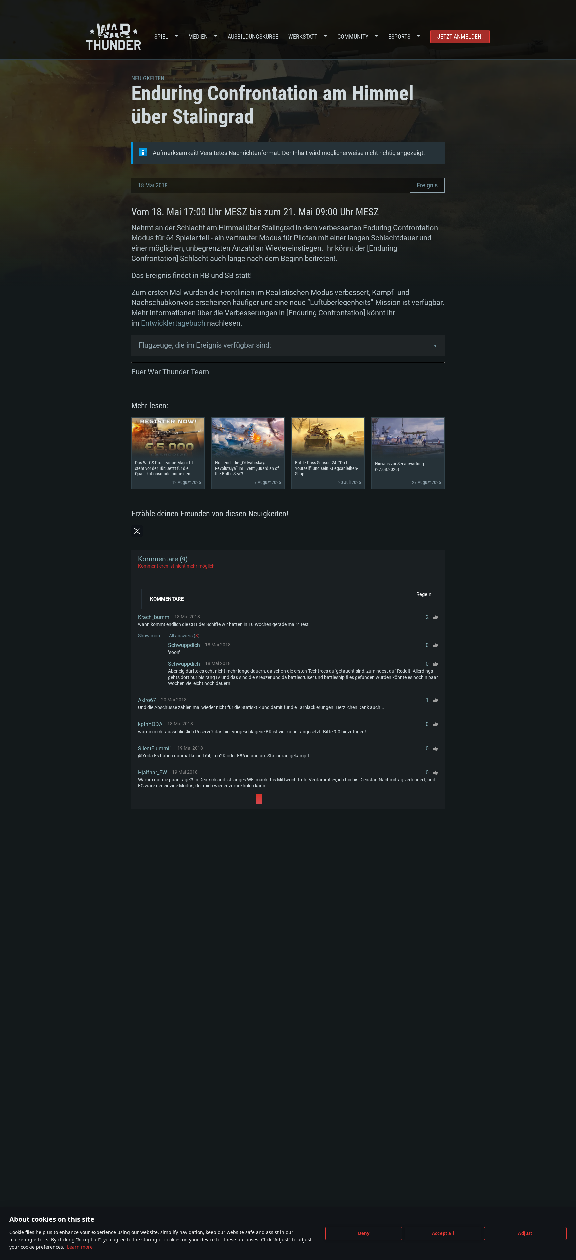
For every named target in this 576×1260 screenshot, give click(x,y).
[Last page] (321, 799)
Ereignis (427, 185)
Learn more (80, 1247)
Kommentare (167, 599)
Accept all (443, 1233)
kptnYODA (150, 724)
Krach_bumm (153, 617)
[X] (137, 531)
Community (352, 36)
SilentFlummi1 (155, 748)
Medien (198, 36)
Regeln (423, 594)
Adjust (525, 1233)
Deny (364, 1233)
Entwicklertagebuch (173, 323)
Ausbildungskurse (253, 36)
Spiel (161, 36)
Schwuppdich (184, 645)
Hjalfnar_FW (152, 772)
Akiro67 (147, 700)
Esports (399, 36)
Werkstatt (302, 36)
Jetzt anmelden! (460, 36)
